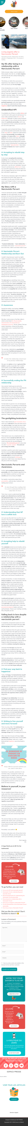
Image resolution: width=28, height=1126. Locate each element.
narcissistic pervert (20, 245)
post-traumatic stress (20, 421)
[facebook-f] (6, 1065)
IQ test (20, 116)
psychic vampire (11, 444)
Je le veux (14, 881)
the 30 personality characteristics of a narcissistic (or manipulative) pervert (11, 322)
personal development (7, 607)
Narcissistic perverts (6, 56)
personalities (4, 481)
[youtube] (21, 1065)
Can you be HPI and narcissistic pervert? (13, 890)
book (11, 132)
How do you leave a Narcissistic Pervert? (13, 908)
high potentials (15, 145)
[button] (14, 11)
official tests (18, 167)
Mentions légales (14, 1112)
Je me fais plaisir (14, 1053)
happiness (4, 105)
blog (6, 132)
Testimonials (15, 56)
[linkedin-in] (16, 1065)
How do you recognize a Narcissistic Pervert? (14, 902)
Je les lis (14, 1099)
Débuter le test (14, 994)
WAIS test (4, 118)
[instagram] (11, 1065)
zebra (17, 136)
